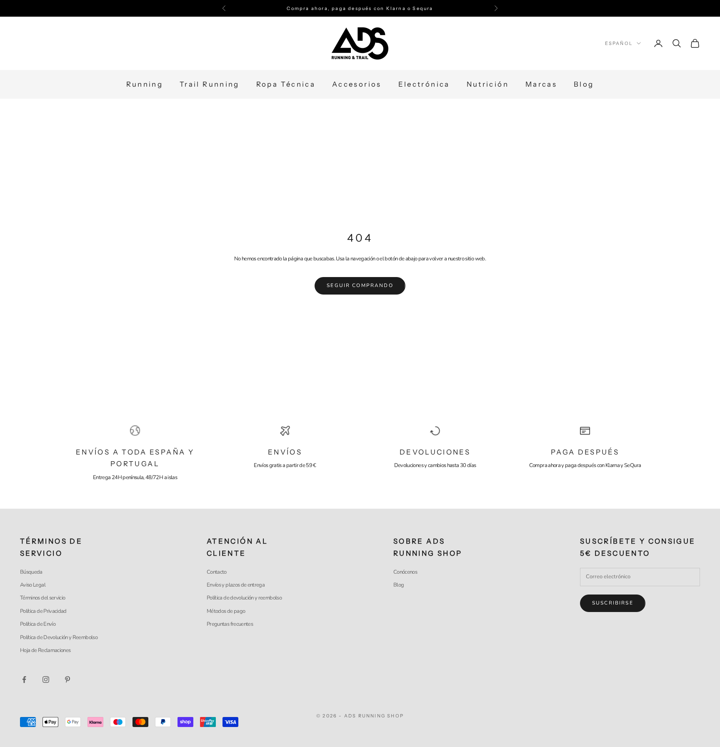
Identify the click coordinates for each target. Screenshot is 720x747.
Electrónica (424, 84)
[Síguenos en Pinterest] (67, 679)
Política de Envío (37, 624)
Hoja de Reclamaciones (45, 650)
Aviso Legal (32, 585)
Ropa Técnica (285, 84)
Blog (584, 84)
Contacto (217, 572)
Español (618, 43)
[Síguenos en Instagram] (46, 679)
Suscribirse (612, 603)
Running (144, 84)
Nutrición (488, 84)
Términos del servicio (42, 598)
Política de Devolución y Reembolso (59, 637)
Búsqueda (31, 572)
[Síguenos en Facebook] (24, 679)
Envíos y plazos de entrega (236, 585)
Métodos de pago (226, 611)
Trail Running (210, 84)
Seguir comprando (360, 285)
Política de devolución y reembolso (244, 598)
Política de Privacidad (43, 611)
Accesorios (357, 84)
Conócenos (405, 572)
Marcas (541, 84)
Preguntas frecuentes (230, 624)
